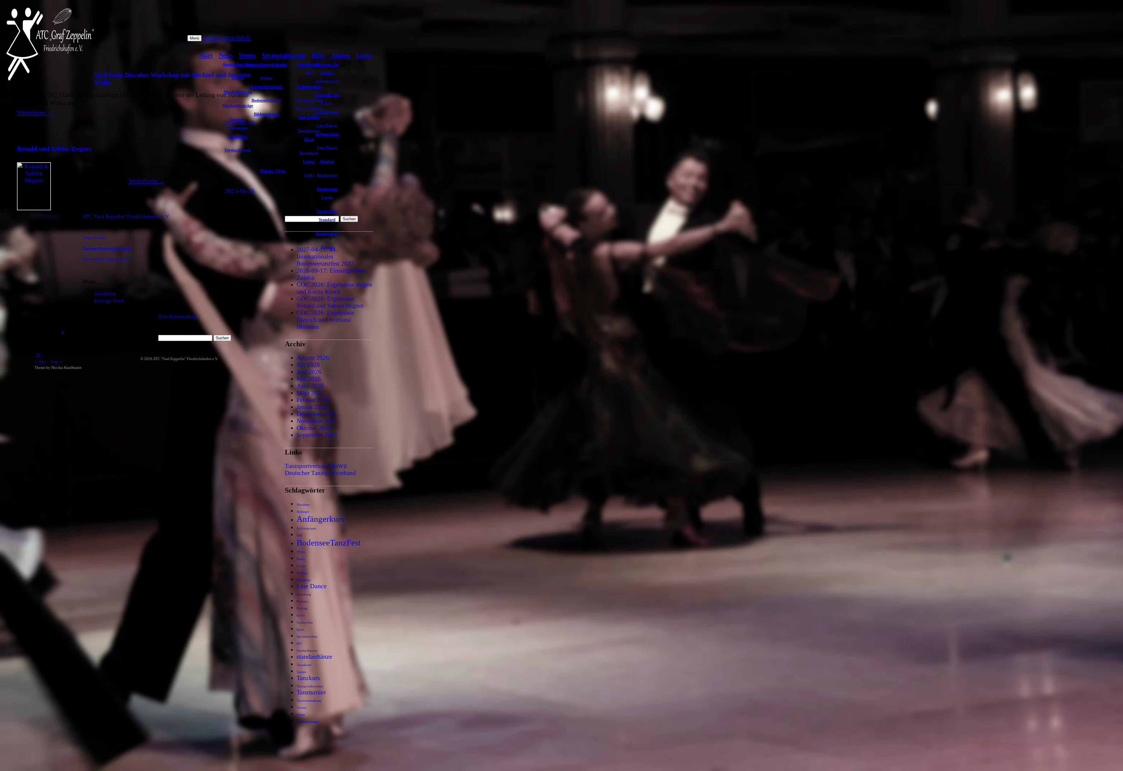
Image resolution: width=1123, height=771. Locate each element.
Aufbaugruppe (306, 528)
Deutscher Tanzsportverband (320, 472)
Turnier (302, 707)
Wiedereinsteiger (308, 721)
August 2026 (313, 357)
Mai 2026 (309, 378)
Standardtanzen (307, 650)
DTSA (301, 552)
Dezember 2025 (316, 413)
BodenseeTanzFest (329, 542)
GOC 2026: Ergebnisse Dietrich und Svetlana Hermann (325, 319)
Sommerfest (305, 622)
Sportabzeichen (307, 636)
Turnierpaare (327, 233)
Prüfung (302, 608)
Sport (300, 629)
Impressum (93, 237)
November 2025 (317, 420)
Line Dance (327, 147)
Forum (301, 566)
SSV (299, 643)
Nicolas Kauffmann (66, 368)
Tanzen (340, 55)
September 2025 (317, 434)
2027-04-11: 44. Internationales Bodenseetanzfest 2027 (325, 256)
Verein (247, 55)
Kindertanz (327, 175)
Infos (318, 55)
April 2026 (310, 385)
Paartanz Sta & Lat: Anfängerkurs (327, 73)
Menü (194, 38)
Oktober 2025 (314, 427)
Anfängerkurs (320, 519)
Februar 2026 (313, 399)
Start (206, 55)
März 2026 (310, 392)
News (225, 55)
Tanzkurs (308, 677)
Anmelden (105, 293)
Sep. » (56, 361)
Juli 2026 (308, 364)
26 (38, 355)
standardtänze (314, 656)
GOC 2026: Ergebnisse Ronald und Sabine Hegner (330, 302)
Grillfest (302, 573)
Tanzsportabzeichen (310, 686)
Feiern (301, 559)
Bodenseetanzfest (266, 100)
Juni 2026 (309, 371)
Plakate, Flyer (272, 170)
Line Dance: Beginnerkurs (327, 129)
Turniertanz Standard (326, 215)
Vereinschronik (237, 150)
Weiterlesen (35, 112)
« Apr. (41, 361)
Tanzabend (304, 665)
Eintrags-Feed (108, 301)
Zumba (327, 247)
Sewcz (301, 615)
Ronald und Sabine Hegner (54, 148)
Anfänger (303, 511)
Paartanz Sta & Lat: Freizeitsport (327, 103)
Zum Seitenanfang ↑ (179, 316)
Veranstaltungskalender (266, 64)
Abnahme (303, 504)
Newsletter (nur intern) (106, 259)
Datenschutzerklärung (106, 248)
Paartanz (302, 601)
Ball (299, 535)
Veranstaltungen (283, 55)
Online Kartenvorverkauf (266, 82)
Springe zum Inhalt (227, 37)
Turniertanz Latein (326, 193)
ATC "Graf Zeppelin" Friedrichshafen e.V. (185, 359)
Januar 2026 (312, 406)
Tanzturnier (311, 692)
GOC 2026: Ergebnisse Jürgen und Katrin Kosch (334, 288)
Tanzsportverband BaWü (316, 465)
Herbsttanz (304, 580)
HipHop (327, 161)
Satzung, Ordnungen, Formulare (238, 128)
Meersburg (304, 594)
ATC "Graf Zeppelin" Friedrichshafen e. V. (126, 216)
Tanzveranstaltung (309, 700)
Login (364, 55)
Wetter (301, 714)
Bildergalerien (266, 114)
